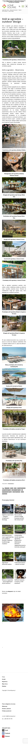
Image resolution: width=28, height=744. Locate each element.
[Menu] (22, 6)
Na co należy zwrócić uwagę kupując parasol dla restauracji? (19, 517)
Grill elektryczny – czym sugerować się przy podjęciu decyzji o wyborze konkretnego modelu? (7, 539)
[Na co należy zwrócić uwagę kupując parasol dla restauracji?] (20, 508)
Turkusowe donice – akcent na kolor (20, 563)
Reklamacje (4, 706)
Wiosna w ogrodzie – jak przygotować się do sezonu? (7, 581)
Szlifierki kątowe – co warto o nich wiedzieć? (20, 581)
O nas (3, 677)
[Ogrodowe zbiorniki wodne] (7, 556)
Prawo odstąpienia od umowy (8, 704)
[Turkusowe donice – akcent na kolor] (20, 556)
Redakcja (4, 686)
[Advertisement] (13, 633)
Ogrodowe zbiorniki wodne (7, 563)
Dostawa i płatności (6, 708)
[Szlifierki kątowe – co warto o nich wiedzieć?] (20, 574)
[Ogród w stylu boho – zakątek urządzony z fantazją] (7, 508)
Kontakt (3, 679)
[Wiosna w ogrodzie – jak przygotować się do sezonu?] (7, 574)
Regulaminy (4, 681)
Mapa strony (5, 684)
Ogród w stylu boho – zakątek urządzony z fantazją (7, 517)
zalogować (10, 591)
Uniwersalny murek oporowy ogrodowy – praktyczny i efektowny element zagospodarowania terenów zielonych (20, 541)
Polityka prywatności (6, 711)
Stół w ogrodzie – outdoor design (12, 20)
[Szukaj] (18, 6)
